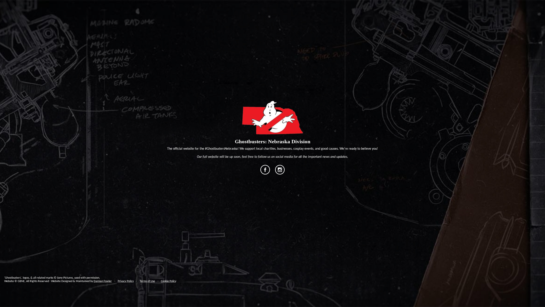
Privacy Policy (126, 281)
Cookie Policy (168, 281)
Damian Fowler (103, 281)
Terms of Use (147, 281)
